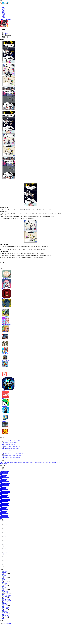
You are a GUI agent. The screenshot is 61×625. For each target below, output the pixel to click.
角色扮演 (3, 7)
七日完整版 (4, 584)
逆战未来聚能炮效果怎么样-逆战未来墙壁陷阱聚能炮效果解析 (12, 453)
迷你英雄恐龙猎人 (5, 612)
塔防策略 (3, 16)
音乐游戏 (3, 11)
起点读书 (1, 463)
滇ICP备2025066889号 (7, 623)
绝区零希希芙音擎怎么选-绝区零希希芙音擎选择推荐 (11, 457)
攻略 (8, 19)
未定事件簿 (42, 462)
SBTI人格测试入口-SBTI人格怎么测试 (8, 444)
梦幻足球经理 (54, 462)
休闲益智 (3, 8)
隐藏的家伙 (4, 572)
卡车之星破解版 (16, 462)
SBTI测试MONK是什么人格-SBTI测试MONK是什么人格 (11, 440)
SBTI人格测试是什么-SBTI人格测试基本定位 (9, 442)
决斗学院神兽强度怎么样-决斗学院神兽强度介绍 (10, 448)
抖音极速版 (38, 462)
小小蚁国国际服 (5, 592)
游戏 (3, 19)
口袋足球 (3, 576)
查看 (3, 563)
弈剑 (3, 580)
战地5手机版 (58, 462)
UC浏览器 (49, 462)
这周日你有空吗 (5, 604)
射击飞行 (3, 9)
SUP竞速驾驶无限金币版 (6, 596)
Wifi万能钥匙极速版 (7, 462)
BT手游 (3, 17)
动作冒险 (3, 10)
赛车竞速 (3, 13)
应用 (4, 19)
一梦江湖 (34, 462)
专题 (6, 19)
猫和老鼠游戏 (6, 463)
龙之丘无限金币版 (5, 608)
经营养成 (3, 12)
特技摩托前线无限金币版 (6, 600)
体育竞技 (3, 14)
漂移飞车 (20, 462)
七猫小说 (1, 462)
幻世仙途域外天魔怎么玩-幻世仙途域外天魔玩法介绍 (11, 446)
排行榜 (10, 19)
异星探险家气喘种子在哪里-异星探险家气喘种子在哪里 (11, 455)
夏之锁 (3, 565)
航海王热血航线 (30, 462)
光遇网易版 (46, 462)
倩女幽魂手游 (24, 462)
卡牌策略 (3, 15)
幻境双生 (3, 588)
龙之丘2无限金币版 (5, 616)
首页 (1, 19)
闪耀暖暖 (11, 462)
